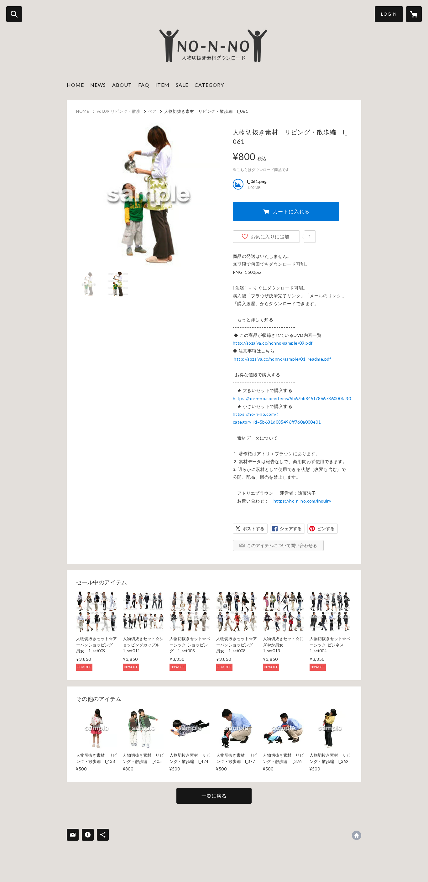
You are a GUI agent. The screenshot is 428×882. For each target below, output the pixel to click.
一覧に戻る (214, 796)
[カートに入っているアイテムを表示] (414, 14)
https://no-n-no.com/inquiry (302, 501)
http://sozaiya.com (356, 835)
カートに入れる (291, 211)
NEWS (98, 85)
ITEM (162, 85)
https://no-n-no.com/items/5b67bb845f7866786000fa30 (292, 398)
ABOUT (122, 85)
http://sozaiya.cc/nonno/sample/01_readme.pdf (282, 359)
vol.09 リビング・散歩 (119, 111)
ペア (152, 111)
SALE (182, 85)
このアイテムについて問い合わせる (282, 545)
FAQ (143, 85)
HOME (75, 85)
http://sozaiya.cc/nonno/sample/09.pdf (273, 343)
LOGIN (389, 14)
